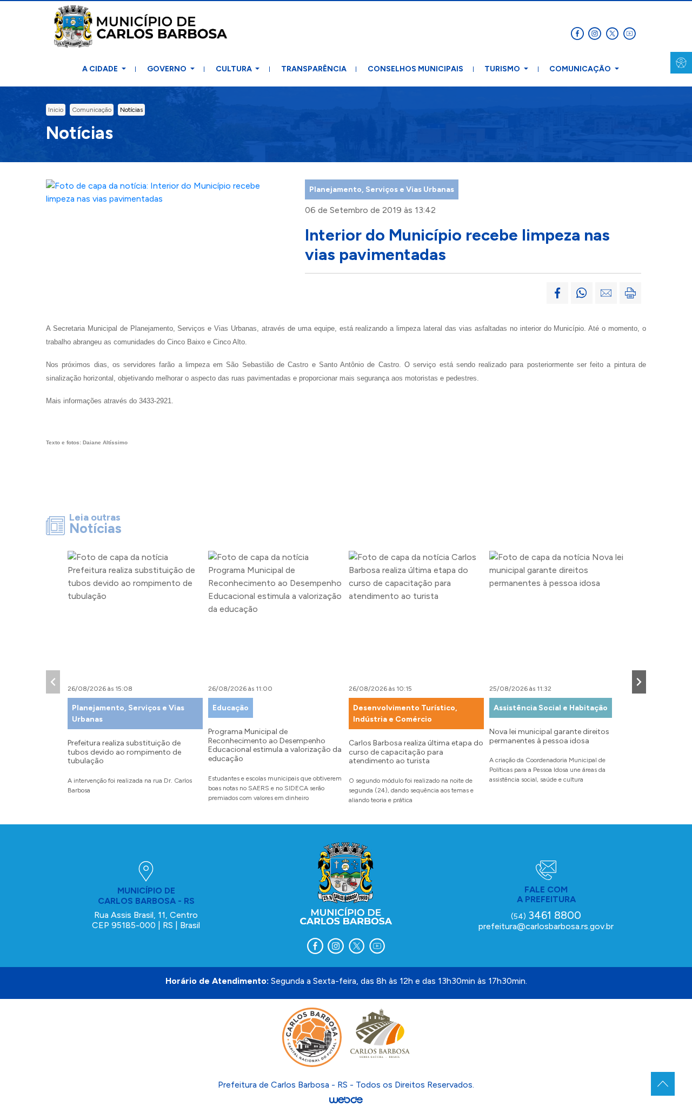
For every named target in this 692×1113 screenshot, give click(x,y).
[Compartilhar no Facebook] (557, 293)
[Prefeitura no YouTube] (630, 33)
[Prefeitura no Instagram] (597, 33)
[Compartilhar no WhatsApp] (582, 293)
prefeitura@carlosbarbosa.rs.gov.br (546, 926)
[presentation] (53, 682)
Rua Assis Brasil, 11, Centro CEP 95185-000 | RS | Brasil (146, 920)
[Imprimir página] (630, 293)
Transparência (314, 69)
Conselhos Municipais (415, 69)
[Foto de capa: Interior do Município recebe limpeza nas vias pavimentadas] (166, 191)
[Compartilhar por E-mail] (606, 293)
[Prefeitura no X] (614, 33)
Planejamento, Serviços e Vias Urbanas (381, 189)
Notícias (131, 110)
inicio (55, 110)
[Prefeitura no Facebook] (579, 33)
